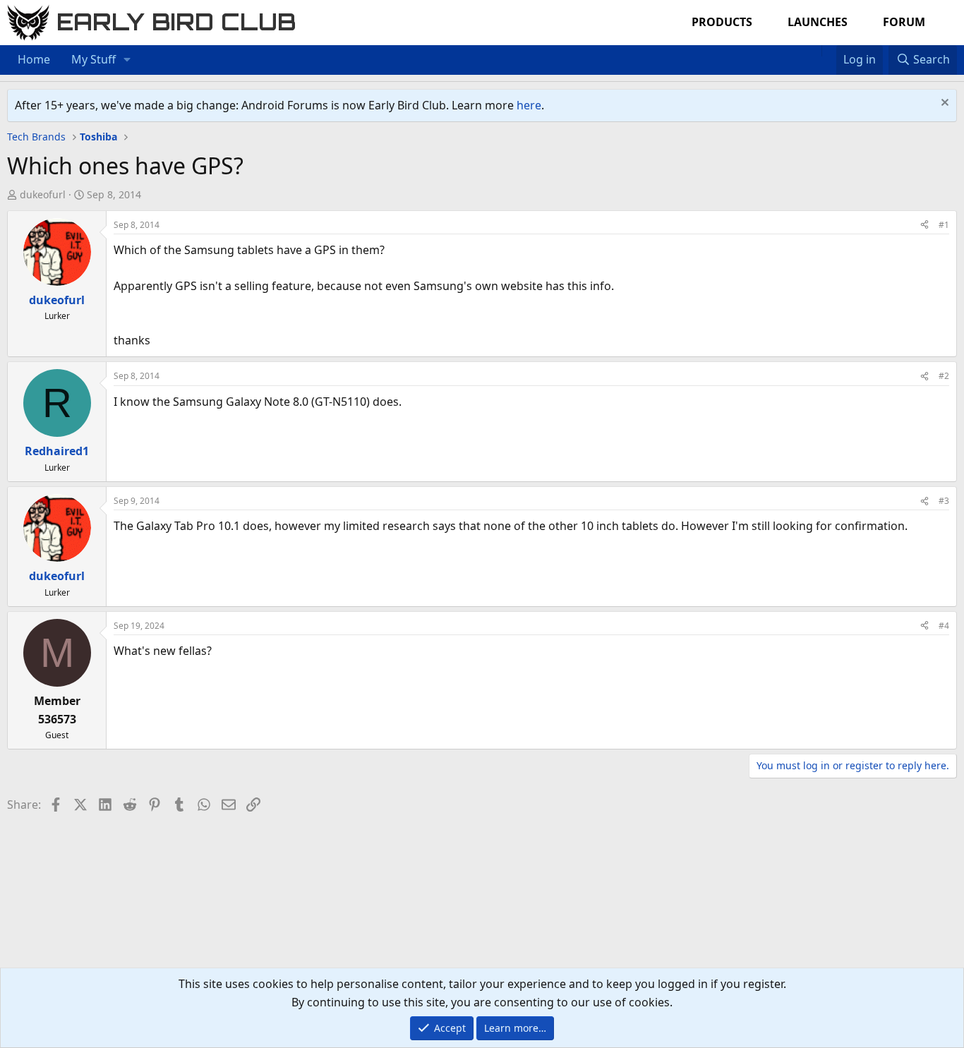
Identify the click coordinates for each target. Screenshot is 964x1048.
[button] (127, 60)
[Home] (814, 50)
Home (34, 59)
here (529, 105)
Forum (904, 22)
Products (722, 22)
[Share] (924, 225)
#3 (944, 501)
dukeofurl (43, 194)
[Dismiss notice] (943, 104)
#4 (944, 626)
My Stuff (93, 59)
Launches (818, 22)
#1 (944, 225)
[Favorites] (828, 50)
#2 (944, 376)
